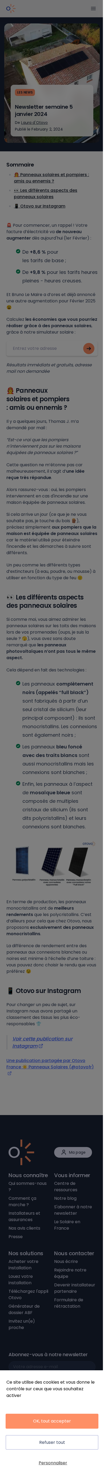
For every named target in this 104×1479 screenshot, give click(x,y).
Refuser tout (52, 1442)
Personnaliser (53, 1463)
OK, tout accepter (52, 1421)
